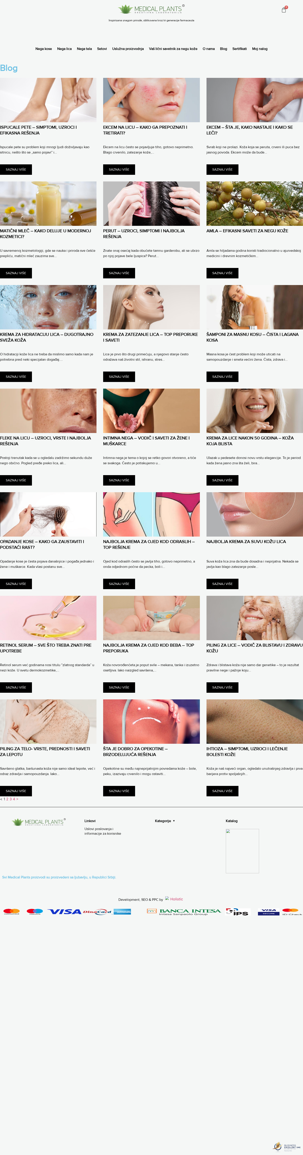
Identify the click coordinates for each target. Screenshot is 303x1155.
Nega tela (84, 49)
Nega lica (64, 49)
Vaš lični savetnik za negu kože (173, 49)
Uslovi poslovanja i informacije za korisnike (103, 831)
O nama (209, 49)
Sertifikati (239, 49)
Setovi (102, 49)
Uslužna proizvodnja (128, 49)
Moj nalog (260, 49)
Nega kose (43, 49)
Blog (223, 49)
